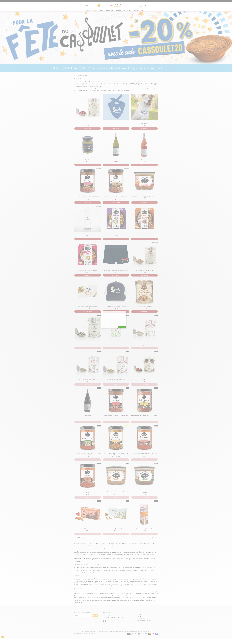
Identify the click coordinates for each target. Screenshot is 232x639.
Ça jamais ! (107, 327)
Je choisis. (116, 327)
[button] (2, 636)
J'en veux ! (124, 327)
